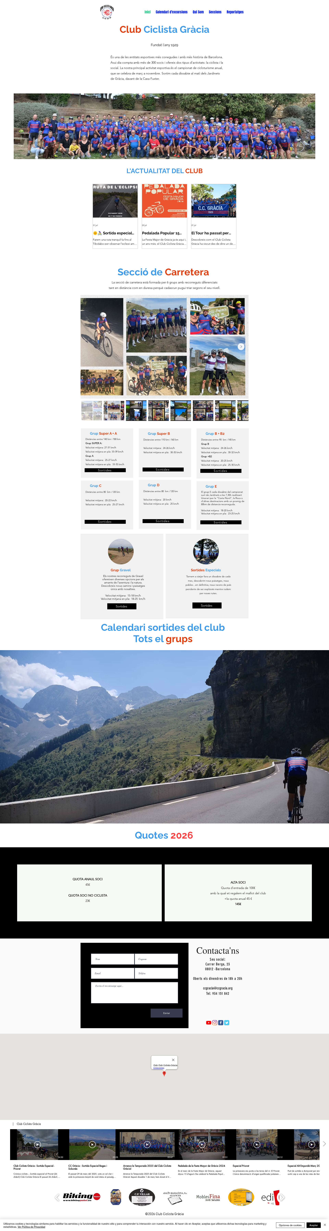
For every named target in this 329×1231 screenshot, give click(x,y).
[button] (171, 12)
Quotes (152, 835)
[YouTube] (208, 1022)
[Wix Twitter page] (226, 1022)
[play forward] (282, 1197)
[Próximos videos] (324, 1143)
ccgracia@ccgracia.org (218, 988)
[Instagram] (214, 1022)
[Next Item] (241, 346)
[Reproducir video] (37, 1144)
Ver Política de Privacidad (31, 1226)
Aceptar (313, 1225)
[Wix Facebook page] (220, 1022)
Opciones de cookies (290, 1225)
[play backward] (57, 1197)
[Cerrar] (325, 1225)
